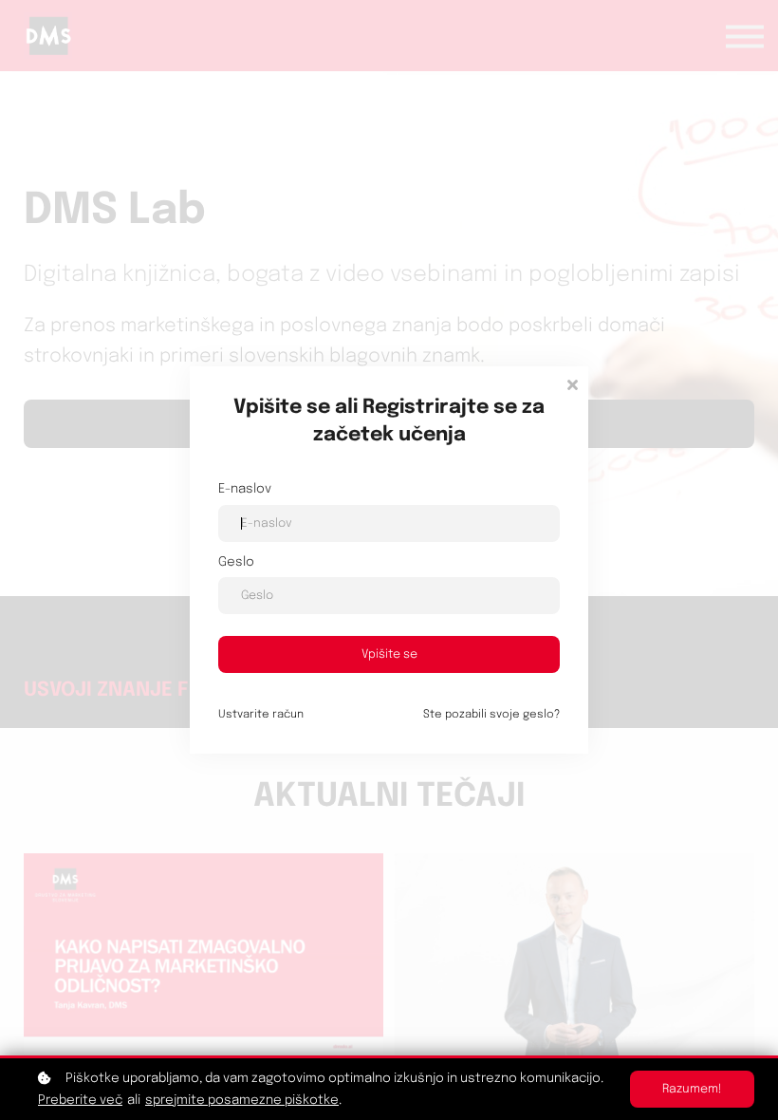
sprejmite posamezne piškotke (242, 1100)
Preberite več (80, 1100)
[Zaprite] (572, 383)
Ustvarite (261, 714)
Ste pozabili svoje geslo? (491, 714)
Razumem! (692, 1089)
